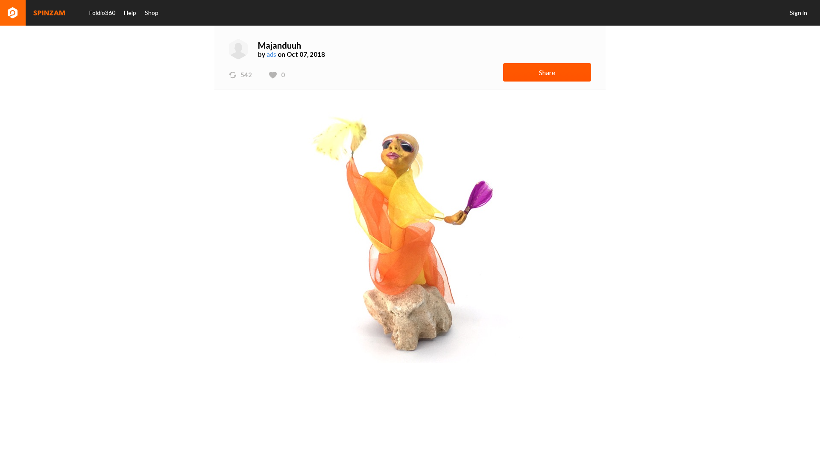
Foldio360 (102, 12)
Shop (151, 12)
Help (130, 12)
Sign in (798, 12)
